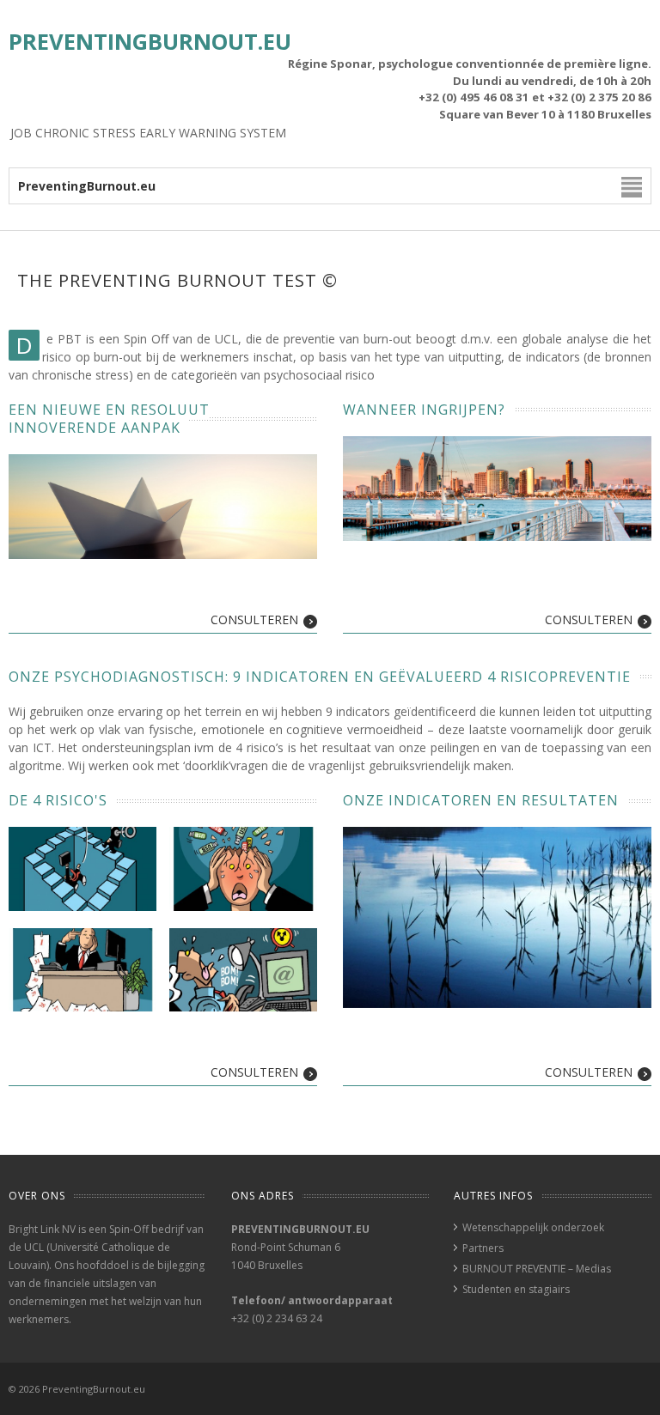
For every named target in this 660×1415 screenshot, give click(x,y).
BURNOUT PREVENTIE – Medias (536, 1268)
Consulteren (254, 619)
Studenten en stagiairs (516, 1289)
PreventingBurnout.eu (150, 42)
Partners (483, 1248)
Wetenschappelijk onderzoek (533, 1227)
